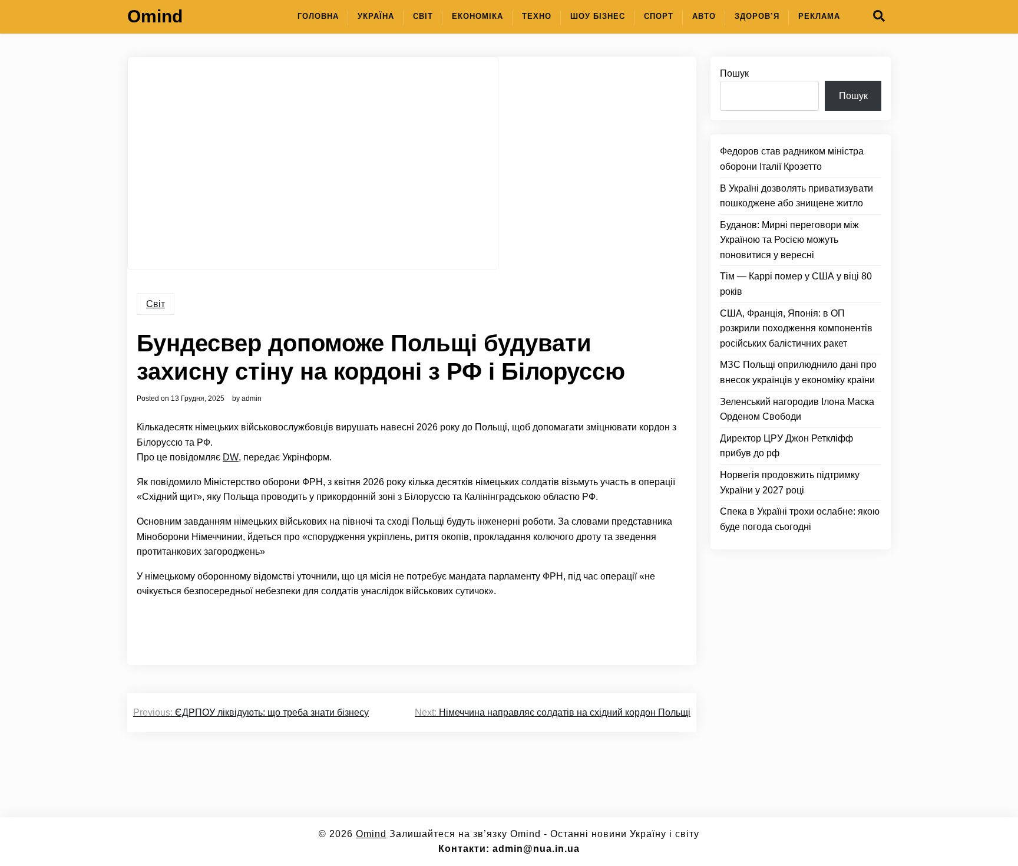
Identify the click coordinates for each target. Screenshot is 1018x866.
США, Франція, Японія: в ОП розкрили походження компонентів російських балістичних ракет (796, 328)
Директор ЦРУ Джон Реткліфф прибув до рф (786, 446)
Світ (423, 16)
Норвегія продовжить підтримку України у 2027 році (790, 482)
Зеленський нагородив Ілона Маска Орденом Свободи (797, 409)
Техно (536, 16)
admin (252, 398)
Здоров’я (757, 16)
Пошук (734, 73)
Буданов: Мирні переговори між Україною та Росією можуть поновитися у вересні (789, 240)
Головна (318, 16)
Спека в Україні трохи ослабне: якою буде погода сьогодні (800, 519)
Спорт (658, 16)
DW (231, 457)
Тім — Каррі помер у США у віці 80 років (796, 284)
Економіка (477, 16)
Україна (376, 16)
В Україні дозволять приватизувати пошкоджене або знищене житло (796, 196)
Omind (155, 16)
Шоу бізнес (597, 16)
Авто (704, 16)
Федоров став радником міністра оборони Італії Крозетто (792, 159)
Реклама (819, 16)
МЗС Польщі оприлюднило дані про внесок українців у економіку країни (798, 373)
